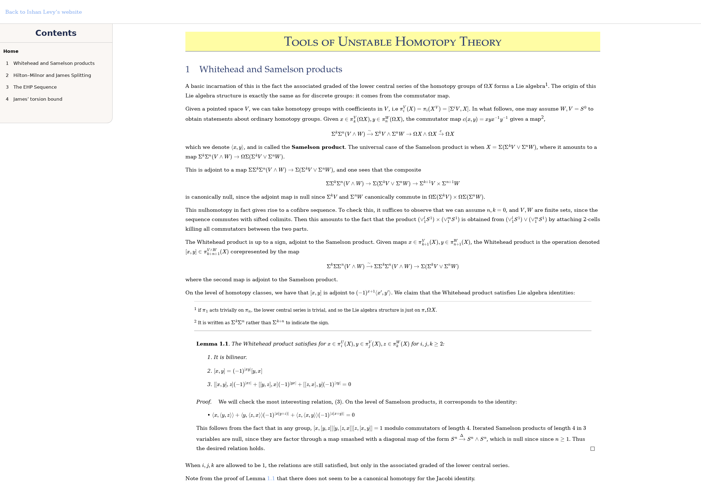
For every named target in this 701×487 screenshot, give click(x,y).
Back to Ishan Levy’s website (43, 12)
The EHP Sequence (32, 87)
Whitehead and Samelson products (51, 63)
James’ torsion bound (35, 99)
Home (11, 51)
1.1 (271, 478)
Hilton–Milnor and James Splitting (49, 75)
